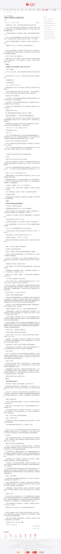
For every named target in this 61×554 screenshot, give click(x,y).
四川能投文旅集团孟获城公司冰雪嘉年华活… (50, 23)
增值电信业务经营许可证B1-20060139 (29, 545)
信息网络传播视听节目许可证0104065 (13, 547)
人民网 (5, 12)
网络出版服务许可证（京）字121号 (35, 547)
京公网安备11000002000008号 (49, 547)
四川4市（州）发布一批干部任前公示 (49, 19)
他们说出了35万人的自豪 (47, 27)
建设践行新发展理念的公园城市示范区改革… (50, 25)
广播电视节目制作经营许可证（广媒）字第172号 (41, 545)
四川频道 (8, 12)
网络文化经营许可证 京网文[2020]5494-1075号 (24, 547)
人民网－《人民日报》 (16, 22)
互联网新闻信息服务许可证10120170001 (19, 545)
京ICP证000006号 (42, 547)
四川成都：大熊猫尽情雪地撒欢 (48, 21)
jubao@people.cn (39, 542)
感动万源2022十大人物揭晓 (47, 29)
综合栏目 (11, 12)
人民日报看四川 (15, 12)
